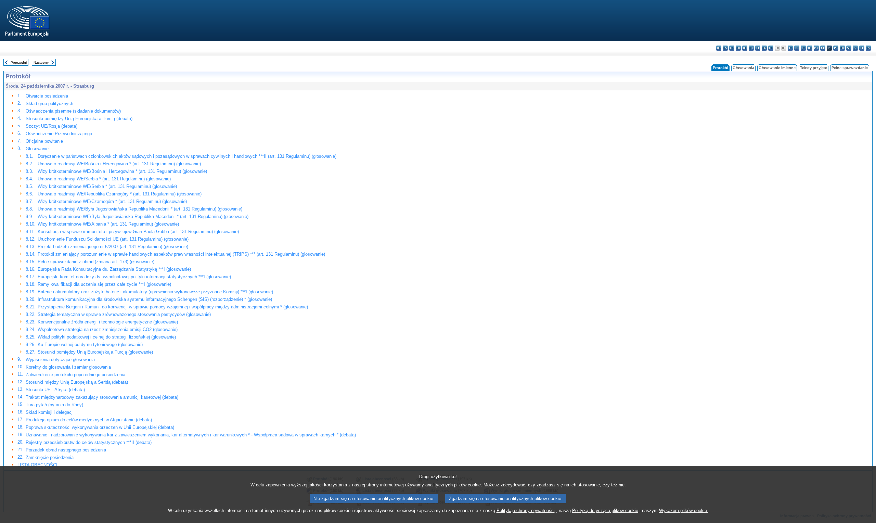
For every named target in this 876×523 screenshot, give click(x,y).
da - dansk (738, 48)
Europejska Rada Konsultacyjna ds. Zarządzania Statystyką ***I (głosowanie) (114, 269)
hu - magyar (809, 48)
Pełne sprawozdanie (850, 68)
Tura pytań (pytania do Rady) (54, 404)
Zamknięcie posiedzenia (50, 457)
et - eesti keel (751, 48)
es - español (725, 48)
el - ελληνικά (757, 48)
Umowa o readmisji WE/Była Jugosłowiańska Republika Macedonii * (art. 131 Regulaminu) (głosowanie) (140, 209)
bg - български (718, 48)
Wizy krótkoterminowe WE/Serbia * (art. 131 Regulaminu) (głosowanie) (107, 186)
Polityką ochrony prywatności (526, 510)
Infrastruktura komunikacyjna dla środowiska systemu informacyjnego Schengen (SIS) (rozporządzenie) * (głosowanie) (155, 299)
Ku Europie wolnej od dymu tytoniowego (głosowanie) (90, 344)
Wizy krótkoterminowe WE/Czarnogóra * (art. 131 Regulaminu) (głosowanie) (112, 201)
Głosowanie (37, 148)
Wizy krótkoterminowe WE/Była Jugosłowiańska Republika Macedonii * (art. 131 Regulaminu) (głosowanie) (143, 216)
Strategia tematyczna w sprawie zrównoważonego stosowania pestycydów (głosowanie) (124, 314)
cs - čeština (731, 48)
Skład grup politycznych (49, 103)
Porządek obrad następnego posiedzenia (66, 449)
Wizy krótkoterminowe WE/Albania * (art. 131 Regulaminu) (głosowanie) (108, 224)
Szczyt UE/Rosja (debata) (51, 126)
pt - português (835, 48)
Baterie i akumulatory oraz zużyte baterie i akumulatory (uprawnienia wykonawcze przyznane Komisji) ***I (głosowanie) (155, 291)
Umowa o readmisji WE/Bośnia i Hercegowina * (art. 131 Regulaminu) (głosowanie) (119, 163)
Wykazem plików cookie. (683, 510)
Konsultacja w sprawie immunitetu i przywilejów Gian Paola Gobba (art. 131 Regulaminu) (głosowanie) (138, 231)
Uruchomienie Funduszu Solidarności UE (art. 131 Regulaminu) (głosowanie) (113, 239)
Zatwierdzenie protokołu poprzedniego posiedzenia (75, 374)
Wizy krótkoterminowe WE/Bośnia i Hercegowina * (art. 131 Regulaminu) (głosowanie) (122, 171)
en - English (764, 48)
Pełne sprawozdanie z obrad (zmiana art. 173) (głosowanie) (96, 261)
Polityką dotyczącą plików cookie (605, 510)
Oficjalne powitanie (44, 141)
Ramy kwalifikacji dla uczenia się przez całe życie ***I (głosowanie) (104, 284)
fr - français (770, 48)
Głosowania (743, 68)
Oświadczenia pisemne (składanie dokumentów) (73, 111)
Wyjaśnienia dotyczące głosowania (60, 359)
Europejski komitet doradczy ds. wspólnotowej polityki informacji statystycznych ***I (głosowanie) (134, 276)
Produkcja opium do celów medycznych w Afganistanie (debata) (89, 419)
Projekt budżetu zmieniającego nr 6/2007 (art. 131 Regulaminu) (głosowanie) (113, 246)
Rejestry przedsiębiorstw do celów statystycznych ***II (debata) (89, 442)
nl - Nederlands (822, 48)
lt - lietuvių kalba (803, 48)
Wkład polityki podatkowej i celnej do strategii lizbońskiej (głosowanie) (107, 337)
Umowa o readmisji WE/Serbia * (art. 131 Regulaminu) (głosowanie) (104, 178)
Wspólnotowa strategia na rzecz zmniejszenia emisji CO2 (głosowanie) (108, 329)
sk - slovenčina (848, 48)
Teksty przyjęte (813, 68)
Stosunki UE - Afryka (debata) (55, 389)
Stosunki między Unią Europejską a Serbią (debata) (77, 382)
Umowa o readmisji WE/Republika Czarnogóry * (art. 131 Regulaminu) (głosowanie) (120, 193)
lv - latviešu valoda (796, 48)
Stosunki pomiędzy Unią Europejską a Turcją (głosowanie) (95, 352)
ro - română (842, 48)
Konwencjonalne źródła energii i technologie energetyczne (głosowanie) (108, 321)
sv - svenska (868, 48)
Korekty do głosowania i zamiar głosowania (68, 367)
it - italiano (790, 48)
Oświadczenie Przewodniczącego (59, 133)
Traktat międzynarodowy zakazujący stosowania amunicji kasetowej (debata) (102, 397)
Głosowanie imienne (777, 68)
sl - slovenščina (855, 48)
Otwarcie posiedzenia (47, 96)
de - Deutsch (744, 48)
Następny (41, 62)
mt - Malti (816, 48)
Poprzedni (19, 62)
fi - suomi (861, 48)
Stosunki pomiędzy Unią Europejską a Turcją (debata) (79, 118)
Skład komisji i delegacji (50, 412)
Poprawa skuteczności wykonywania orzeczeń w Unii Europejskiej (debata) (100, 427)
